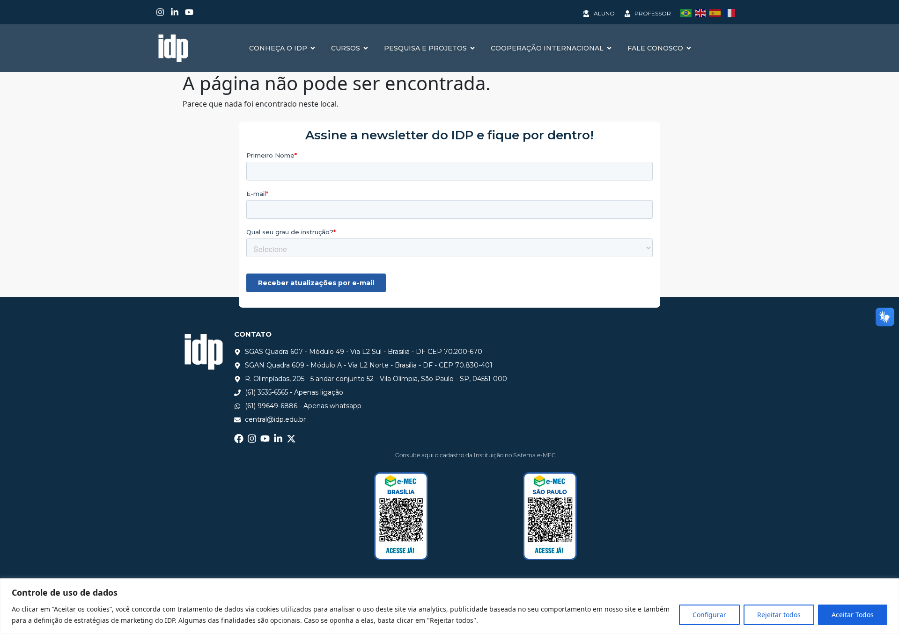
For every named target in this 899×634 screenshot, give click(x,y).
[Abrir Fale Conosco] (688, 48)
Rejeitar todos (779, 614)
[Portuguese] (687, 12)
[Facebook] (238, 438)
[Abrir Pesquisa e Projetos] (472, 48)
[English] (702, 12)
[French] (731, 12)
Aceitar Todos (853, 614)
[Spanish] (716, 12)
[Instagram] (160, 12)
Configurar (709, 614)
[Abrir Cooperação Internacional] (609, 48)
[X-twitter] (291, 438)
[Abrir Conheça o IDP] (312, 48)
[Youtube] (189, 12)
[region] (449, 606)
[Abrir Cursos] (365, 48)
